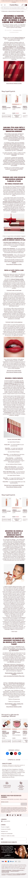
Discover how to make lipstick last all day (14, 485)
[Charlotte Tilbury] (14, 5)
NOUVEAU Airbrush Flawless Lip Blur (12, 201)
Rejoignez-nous (4, 831)
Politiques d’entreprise (14, 871)
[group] (6, 106)
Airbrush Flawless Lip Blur (17, 279)
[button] (2, 8)
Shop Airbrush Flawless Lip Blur (14, 83)
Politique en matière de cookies (7, 835)
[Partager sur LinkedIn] (19, 753)
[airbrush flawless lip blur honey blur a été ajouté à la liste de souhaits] (10, 95)
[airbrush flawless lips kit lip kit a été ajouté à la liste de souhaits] (20, 95)
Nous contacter (22, 868)
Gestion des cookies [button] (5, 872)
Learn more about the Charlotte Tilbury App (14, 676)
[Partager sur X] (11, 753)
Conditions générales (5, 871)
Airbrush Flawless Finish (10, 46)
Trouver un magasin (5, 827)
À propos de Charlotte (5, 829)
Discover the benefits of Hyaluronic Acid (14, 259)
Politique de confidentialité (6, 833)
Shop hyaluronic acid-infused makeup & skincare (14, 262)
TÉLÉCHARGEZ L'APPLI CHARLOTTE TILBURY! (14, 674)
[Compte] (22, 5)
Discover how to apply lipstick (14, 370)
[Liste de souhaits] (4, 5)
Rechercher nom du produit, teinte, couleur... (14, 8)
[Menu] (1, 5)
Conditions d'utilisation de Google (14, 874)
